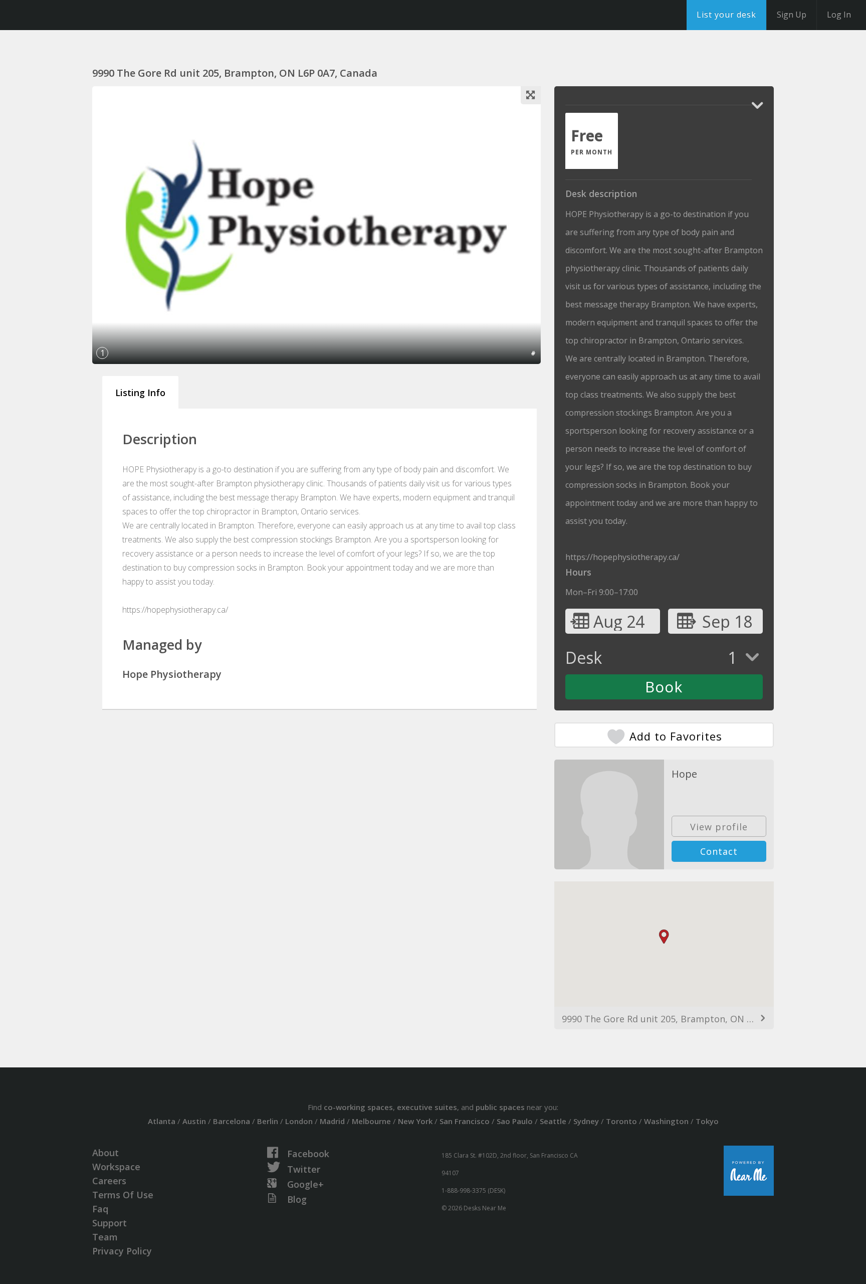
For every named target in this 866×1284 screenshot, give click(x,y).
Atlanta (161, 1121)
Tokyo (707, 1121)
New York (415, 1121)
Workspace (116, 1167)
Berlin (267, 1121)
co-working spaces (358, 1107)
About (105, 1153)
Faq (100, 1209)
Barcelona (231, 1121)
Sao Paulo (515, 1121)
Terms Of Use (122, 1195)
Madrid (332, 1121)
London (299, 1121)
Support (109, 1223)
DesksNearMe (70, 15)
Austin (194, 1121)
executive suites (427, 1107)
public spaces (500, 1107)
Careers (109, 1181)
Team (105, 1237)
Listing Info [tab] (140, 393)
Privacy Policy (122, 1251)
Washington (666, 1121)
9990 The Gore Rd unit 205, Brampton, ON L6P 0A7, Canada (664, 1019)
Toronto (621, 1121)
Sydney (586, 1121)
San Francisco (465, 1121)
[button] (664, 937)
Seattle (553, 1121)
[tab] (591, 141)
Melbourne (371, 1121)
